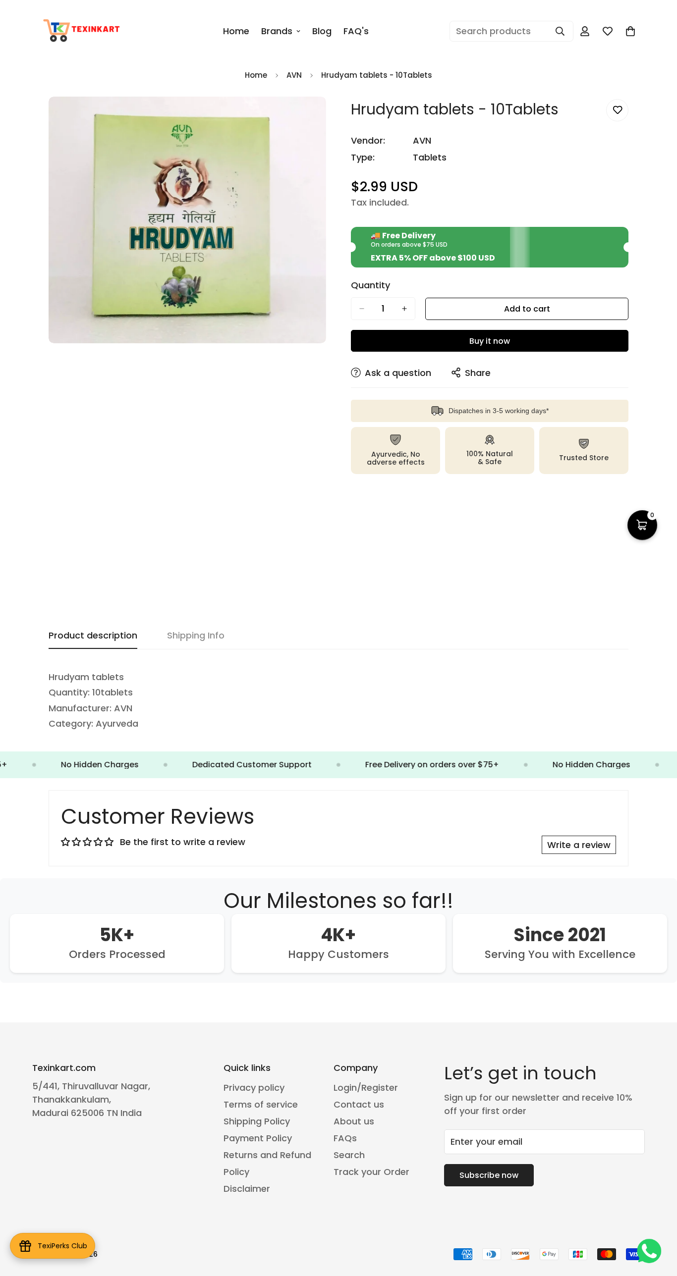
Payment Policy (258, 1138)
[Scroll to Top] (657, 1222)
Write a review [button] (579, 845)
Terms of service (261, 1104)
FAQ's (356, 31)
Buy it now (489, 341)
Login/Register (366, 1087)
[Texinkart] (83, 31)
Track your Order (371, 1172)
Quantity (370, 285)
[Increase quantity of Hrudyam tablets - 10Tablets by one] (404, 308)
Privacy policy (254, 1087)
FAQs (345, 1138)
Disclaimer (247, 1188)
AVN (294, 75)
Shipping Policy (257, 1121)
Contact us (359, 1104)
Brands (276, 31)
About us (354, 1121)
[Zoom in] (317, 117)
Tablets (430, 157)
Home (236, 31)
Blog (322, 31)
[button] (630, 31)
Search (349, 1155)
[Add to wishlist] (617, 110)
